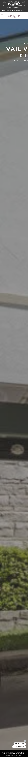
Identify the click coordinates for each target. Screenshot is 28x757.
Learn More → (14, 9)
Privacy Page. (17, 755)
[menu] (2, 14)
